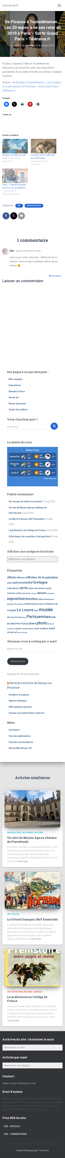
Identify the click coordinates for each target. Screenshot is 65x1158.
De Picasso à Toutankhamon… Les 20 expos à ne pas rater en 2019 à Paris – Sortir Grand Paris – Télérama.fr (31, 86)
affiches (21, 577)
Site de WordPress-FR (20, 748)
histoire (39, 833)
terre (20, 632)
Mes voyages (15, 379)
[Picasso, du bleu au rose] (15, 146)
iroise (27, 603)
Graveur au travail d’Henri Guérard (26, 713)
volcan (24, 632)
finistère (32, 599)
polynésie (11, 629)
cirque (34, 593)
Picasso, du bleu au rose (14, 155)
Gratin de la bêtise (18, 409)
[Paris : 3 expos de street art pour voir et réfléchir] (15, 176)
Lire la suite (22, 861)
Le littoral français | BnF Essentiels (26, 519)
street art (12, 632)
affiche (11, 577)
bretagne (40, 582)
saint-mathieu (41, 628)
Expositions (15, 385)
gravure (10, 604)
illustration (19, 604)
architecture (14, 833)
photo (41, 623)
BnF (30, 582)
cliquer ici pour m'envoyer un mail (18, 1083)
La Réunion (49, 604)
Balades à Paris (17, 391)
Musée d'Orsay (14, 617)
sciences (37, 992)
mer (36, 610)
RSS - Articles (12, 1126)
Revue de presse (34, 206)
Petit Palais (21, 623)
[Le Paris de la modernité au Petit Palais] (43, 146)
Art (19, 206)
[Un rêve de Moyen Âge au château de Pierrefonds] (32, 808)
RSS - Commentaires (15, 1134)
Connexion (14, 730)
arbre (10, 583)
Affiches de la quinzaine (42, 577)
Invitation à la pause (19, 694)
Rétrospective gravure (20, 707)
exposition (16, 598)
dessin (41, 593)
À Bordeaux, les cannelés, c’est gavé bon (29, 536)
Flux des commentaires (21, 742)
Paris (31, 616)
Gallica (15, 914)
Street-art (14, 397)
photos (51, 624)
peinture (44, 616)
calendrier (13, 588)
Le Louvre (25, 610)
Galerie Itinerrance (46, 599)
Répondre (56, 276)
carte (23, 588)
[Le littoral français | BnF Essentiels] (32, 890)
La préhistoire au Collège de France (27, 530)
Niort (24, 617)
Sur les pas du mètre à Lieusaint (25, 501)
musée (46, 609)
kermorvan (37, 604)
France (30, 833)
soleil (52, 628)
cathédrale (26, 593)
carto (18, 593)
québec (18, 629)
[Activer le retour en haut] (59, 1152)
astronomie (20, 582)
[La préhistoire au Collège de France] (32, 967)
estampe (50, 593)
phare (32, 623)
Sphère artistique (18, 700)
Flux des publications (20, 736)
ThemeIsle (43, 1150)
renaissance (27, 629)
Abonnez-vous (18, 661)
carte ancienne (36, 588)
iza (11, 250)
